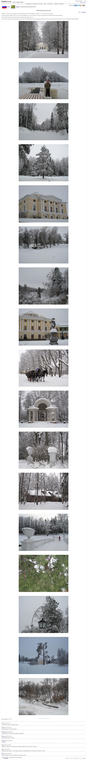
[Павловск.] (43, 39)
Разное (44, 3)
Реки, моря (40, 3)
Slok (2, 749)
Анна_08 (3, 736)
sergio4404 (4, 740)
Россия (8, 6)
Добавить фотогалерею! (59, 3)
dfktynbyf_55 (4, 731)
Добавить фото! (82, 2)
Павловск (18, 6)
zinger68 (3, 727)
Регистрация (6, 758)
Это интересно (50, 3)
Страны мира (35, 3)
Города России (28, 3)
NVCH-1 (3, 753)
